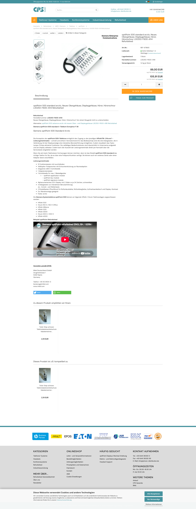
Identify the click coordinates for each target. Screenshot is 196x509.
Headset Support (106, 462)
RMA (134, 485)
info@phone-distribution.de (121, 11)
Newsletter (37, 483)
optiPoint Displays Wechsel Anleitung (113, 456)
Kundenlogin (158, 2)
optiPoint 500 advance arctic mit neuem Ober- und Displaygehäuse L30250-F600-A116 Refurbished (79, 123)
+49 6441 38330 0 (124, 9)
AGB (68, 474)
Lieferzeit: (126, 51)
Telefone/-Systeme (47, 20)
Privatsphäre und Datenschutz (78, 465)
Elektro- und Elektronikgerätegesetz (113, 459)
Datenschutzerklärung (64, 500)
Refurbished (120, 20)
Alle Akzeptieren (153, 494)
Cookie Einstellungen (74, 477)
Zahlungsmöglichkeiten (75, 462)
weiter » (53, 33)
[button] (42, 292)
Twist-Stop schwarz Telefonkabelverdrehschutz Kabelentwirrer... (46, 329)
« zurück (45, 33)
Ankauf (135, 480)
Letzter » (61, 33)
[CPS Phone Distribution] (42, 7)
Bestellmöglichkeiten (74, 459)
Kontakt (69, 471)
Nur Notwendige (153, 499)
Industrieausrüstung (102, 20)
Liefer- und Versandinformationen (79, 456)
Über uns (158, 20)
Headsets (64, 20)
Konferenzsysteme (80, 20)
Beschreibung (41, 95)
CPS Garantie (138, 483)
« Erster (37, 33)
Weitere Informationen (154, 504)
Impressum (71, 468)
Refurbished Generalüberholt (44, 477)
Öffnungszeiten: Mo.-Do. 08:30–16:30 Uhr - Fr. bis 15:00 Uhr (51, 2)
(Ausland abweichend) (154, 53)
